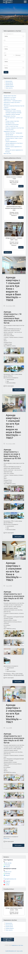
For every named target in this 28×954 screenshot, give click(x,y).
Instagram (7, 881)
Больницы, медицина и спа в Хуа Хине (15, 128)
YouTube (7, 884)
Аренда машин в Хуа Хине (10, 95)
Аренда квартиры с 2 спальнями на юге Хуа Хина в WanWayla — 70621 (14, 713)
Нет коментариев (9, 386)
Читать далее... (18, 390)
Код (5, 40)
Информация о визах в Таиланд (13, 111)
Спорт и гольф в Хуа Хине (12, 126)
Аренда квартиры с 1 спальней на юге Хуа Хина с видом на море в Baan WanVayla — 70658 (13, 288)
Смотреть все (8, 252)
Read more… (7, 838)
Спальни (6, 59)
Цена (5, 52)
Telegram (7, 866)
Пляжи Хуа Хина (9, 129)
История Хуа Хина (10, 123)
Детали (21, 186)
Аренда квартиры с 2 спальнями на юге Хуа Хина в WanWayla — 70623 (14, 571)
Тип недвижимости (8, 34)
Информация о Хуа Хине (10, 116)
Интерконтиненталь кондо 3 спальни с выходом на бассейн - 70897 (14, 208)
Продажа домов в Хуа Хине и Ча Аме (14, 136)
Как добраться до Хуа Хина (12, 124)
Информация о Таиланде (10, 109)
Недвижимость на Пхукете (10, 97)
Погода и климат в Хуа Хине (12, 121)
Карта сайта (20, 951)
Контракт (6, 46)
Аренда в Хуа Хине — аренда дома (14, 133)
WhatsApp (7, 865)
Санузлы (6, 65)
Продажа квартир (9, 86)
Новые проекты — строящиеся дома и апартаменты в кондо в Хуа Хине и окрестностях (13, 102)
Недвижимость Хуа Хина (9, 99)
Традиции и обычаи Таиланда (13, 114)
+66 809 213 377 (7, 871)
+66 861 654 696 (7, 863)
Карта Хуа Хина (7, 153)
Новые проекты (9, 88)
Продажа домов (9, 84)
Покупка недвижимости (11, 141)
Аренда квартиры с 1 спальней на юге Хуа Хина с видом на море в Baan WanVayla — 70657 (13, 426)
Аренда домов (8, 81)
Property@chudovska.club (10, 879)
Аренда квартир (9, 83)
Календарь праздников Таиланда (13, 112)
